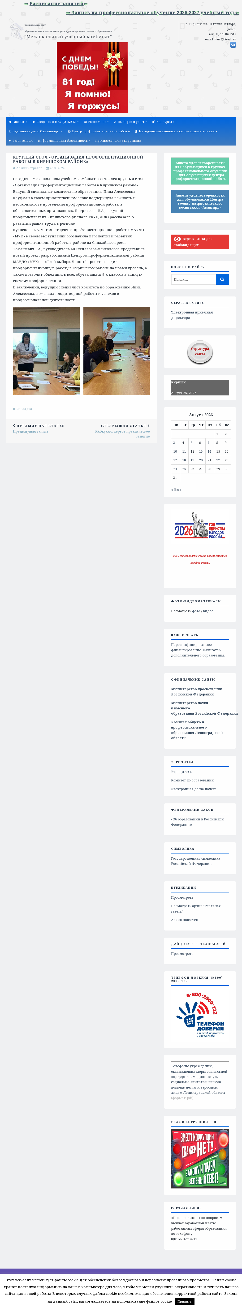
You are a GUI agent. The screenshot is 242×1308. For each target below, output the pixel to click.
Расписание (97, 122)
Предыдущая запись (39, 429)
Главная (19, 122)
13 (201, 451)
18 (184, 460)
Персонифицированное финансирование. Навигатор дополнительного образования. (198, 649)
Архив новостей (184, 920)
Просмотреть (182, 897)
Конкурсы (164, 122)
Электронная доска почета (193, 789)
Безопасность (23, 141)
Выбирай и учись (131, 122)
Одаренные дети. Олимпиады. (36, 131)
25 (184, 469)
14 (209, 451)
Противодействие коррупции (118, 141)
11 (184, 451)
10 (175, 451)
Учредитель (181, 771)
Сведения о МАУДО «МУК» (56, 122)
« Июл (176, 489)
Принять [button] (184, 1301)
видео (208, 611)
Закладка (24, 409)
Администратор (29, 168)
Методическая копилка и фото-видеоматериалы (177, 131)
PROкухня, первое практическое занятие (122, 431)
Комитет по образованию (192, 780)
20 (201, 460)
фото (196, 611)
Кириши (178, 382)
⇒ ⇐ (36, 3)
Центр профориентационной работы (101, 131)
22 (218, 460)
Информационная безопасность (63, 141)
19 (192, 460)
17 (175, 460)
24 (175, 469)
